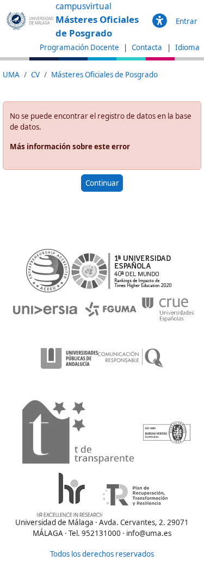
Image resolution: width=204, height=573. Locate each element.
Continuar (102, 183)
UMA (11, 75)
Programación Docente (79, 47)
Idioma (187, 47)
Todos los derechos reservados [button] (102, 554)
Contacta (148, 47)
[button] (159, 21)
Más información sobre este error (70, 146)
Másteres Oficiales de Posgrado (104, 75)
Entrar (186, 21)
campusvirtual (83, 6)
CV (35, 75)
